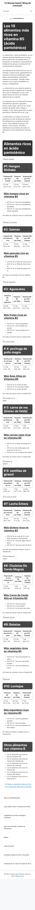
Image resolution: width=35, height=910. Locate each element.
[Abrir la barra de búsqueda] (31, 11)
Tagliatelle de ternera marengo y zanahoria (15, 817)
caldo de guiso (9, 846)
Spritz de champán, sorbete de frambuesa (14, 827)
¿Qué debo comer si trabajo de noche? (17, 806)
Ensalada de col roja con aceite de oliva (17, 863)
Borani (6, 837)
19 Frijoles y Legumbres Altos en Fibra (18, 784)
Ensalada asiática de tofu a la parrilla (16, 855)
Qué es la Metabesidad (12, 798)
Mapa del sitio (20, 876)
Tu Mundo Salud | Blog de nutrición (17, 4)
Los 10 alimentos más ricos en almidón (18, 787)
